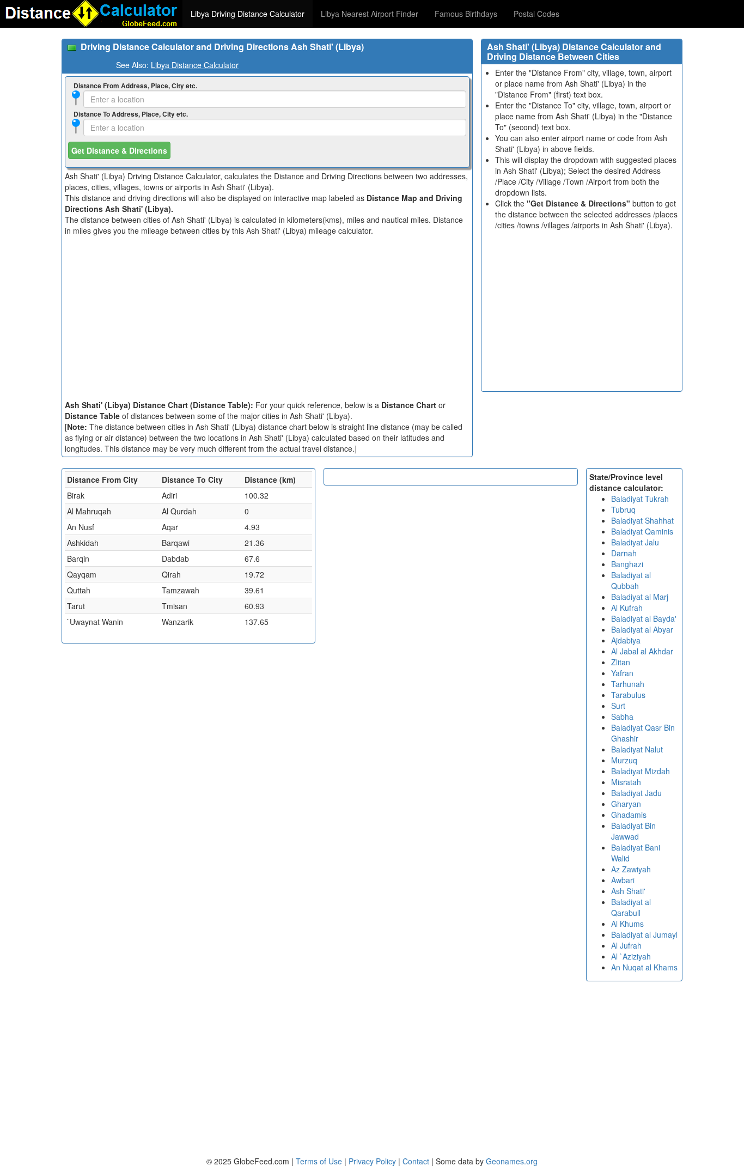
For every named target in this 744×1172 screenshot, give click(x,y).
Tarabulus (628, 694)
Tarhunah (627, 683)
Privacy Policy (373, 1161)
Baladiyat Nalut (637, 749)
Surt (618, 705)
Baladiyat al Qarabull (631, 907)
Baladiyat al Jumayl (644, 934)
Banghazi (627, 563)
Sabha (622, 716)
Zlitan (620, 662)
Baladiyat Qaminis (642, 531)
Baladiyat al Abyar (642, 629)
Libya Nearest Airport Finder (369, 13)
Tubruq (623, 509)
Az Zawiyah (631, 869)
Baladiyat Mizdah (640, 771)
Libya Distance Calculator (195, 64)
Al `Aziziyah (631, 956)
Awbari (623, 880)
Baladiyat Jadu (636, 792)
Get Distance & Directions (119, 150)
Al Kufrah (627, 607)
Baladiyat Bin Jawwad (633, 831)
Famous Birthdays (466, 13)
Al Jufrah (626, 945)
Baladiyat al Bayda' (643, 618)
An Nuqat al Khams (644, 967)
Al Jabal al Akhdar (642, 651)
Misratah (626, 781)
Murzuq (624, 760)
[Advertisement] (267, 317)
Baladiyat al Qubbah (631, 580)
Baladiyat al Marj (639, 596)
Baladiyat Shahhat (642, 520)
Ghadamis (629, 814)
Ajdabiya (626, 640)
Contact (416, 1161)
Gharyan (626, 803)
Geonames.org (512, 1161)
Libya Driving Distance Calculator (247, 13)
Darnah (624, 553)
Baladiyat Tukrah (640, 498)
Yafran (622, 672)
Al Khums (627, 923)
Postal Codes (536, 13)
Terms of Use (320, 1161)
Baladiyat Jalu (635, 542)
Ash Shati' (628, 890)
